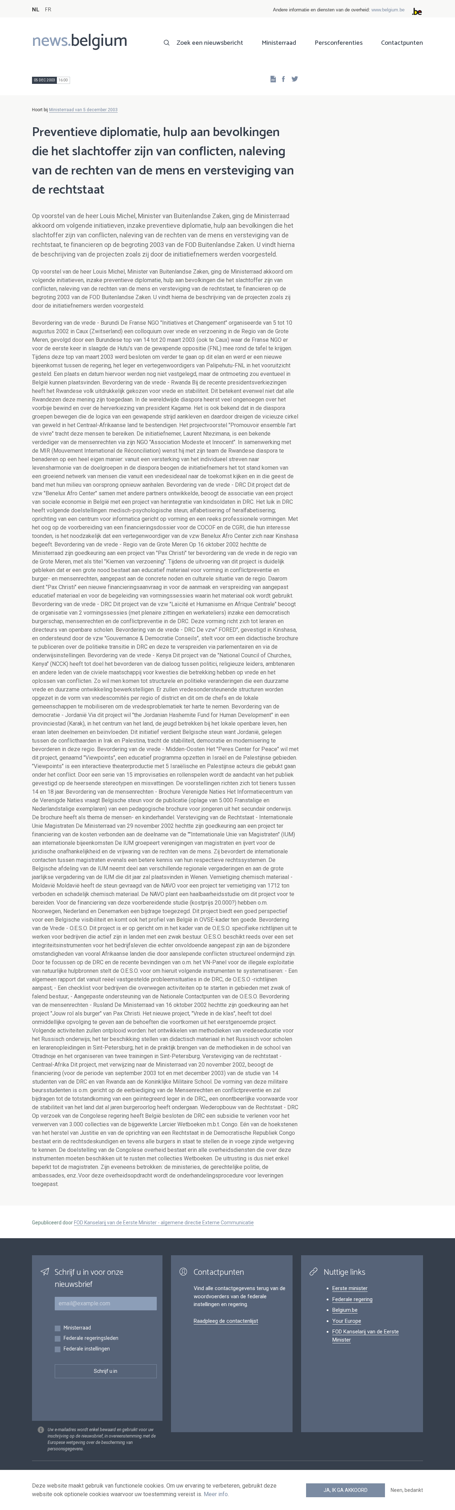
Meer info (216, 1494)
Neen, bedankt (407, 1490)
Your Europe (346, 1321)
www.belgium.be (388, 9)
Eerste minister (350, 1288)
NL (35, 10)
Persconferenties (339, 43)
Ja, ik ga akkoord (345, 1490)
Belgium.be (345, 1310)
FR (48, 10)
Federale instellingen (86, 1349)
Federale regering (352, 1299)
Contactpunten (402, 43)
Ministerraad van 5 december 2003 (83, 109)
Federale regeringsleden (90, 1338)
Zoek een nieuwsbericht (210, 43)
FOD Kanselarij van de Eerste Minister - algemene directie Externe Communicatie (164, 1222)
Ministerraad (279, 43)
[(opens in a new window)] (281, 78)
